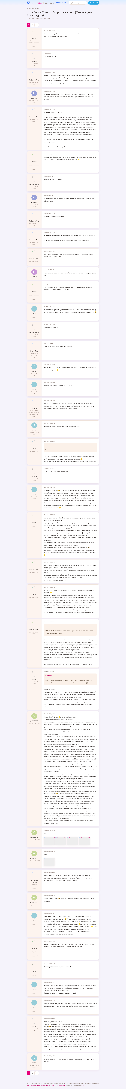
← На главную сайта (61, 2)
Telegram (83, 1085)
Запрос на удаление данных (58, 1085)
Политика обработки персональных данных (38, 1085)
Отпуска (37, 8)
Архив (28, 8)
